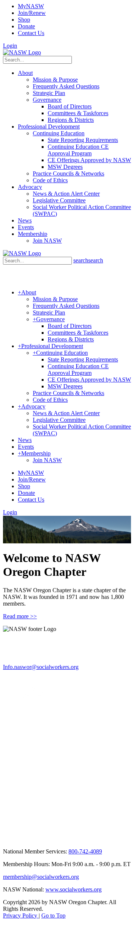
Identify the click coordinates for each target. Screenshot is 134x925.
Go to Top (53, 915)
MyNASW (31, 6)
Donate (26, 26)
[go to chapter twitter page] (7, 700)
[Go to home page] (22, 52)
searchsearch (88, 260)
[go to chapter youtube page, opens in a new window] (33, 700)
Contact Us (31, 33)
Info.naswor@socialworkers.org (41, 667)
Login (10, 45)
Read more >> (20, 616)
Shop (24, 19)
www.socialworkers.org (73, 889)
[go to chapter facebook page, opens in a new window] (16, 700)
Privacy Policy (21, 915)
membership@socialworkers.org (41, 877)
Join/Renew (32, 13)
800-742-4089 (85, 851)
